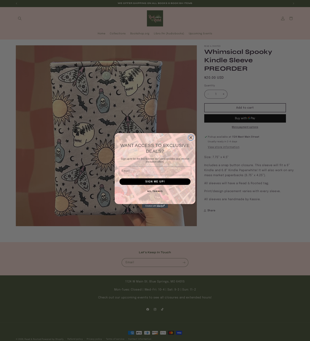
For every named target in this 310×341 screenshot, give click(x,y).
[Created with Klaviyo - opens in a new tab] (155, 206)
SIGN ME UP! (155, 181)
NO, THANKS (155, 191)
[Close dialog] (191, 137)
